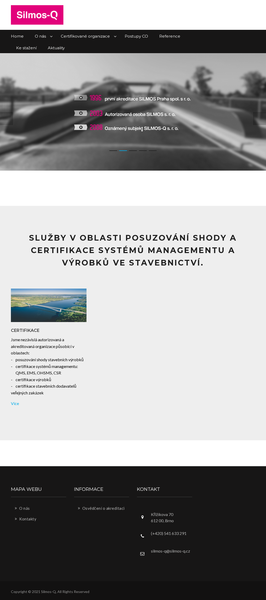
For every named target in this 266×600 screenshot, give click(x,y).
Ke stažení (26, 47)
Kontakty (27, 519)
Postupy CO (136, 36)
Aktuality (56, 47)
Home (17, 36)
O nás (41, 36)
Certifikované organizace (86, 36)
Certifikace (25, 330)
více (15, 403)
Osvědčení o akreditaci (103, 508)
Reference (169, 36)
